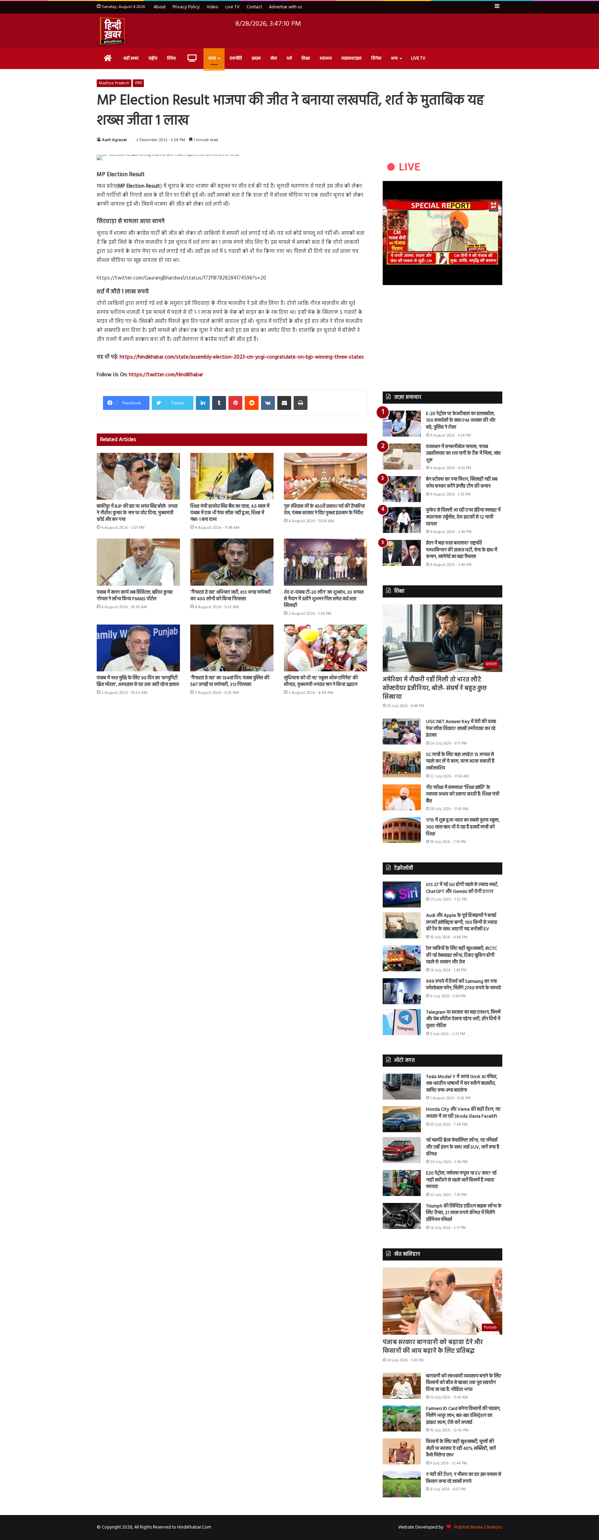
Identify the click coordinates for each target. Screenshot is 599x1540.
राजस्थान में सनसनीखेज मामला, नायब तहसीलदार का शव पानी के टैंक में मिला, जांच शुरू (463, 453)
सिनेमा (376, 58)
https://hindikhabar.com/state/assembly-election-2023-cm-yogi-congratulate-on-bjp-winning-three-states (242, 357)
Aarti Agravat (114, 140)
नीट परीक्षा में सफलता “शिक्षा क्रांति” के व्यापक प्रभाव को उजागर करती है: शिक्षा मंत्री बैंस (462, 794)
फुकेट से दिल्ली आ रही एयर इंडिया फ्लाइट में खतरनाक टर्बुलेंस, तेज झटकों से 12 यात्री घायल (463, 517)
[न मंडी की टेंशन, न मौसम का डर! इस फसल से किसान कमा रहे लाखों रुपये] (402, 1484)
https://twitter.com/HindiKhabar (166, 375)
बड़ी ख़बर (131, 58)
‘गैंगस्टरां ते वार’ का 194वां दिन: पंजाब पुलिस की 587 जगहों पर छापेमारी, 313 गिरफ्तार (229, 681)
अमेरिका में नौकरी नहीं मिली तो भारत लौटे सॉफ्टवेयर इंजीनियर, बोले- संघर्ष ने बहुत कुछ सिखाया (435, 688)
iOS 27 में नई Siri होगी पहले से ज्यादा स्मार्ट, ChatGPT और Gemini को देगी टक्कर (462, 888)
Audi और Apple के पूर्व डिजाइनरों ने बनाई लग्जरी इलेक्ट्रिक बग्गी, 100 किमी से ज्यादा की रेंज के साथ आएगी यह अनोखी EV (461, 922)
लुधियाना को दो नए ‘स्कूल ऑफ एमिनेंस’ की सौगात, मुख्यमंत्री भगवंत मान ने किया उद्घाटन (321, 681)
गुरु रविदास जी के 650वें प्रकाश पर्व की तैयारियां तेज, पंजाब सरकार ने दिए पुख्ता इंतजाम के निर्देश (324, 509)
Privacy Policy (186, 7)
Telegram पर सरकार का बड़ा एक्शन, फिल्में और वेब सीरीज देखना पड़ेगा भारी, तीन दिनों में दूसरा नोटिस (463, 1019)
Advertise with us (285, 7)
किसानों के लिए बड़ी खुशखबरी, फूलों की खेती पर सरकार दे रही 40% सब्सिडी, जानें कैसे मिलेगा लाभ (461, 1448)
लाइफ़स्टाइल (351, 58)
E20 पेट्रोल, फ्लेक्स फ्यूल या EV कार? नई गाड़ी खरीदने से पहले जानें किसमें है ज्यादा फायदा (461, 1180)
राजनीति (235, 58)
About (160, 7)
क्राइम (256, 58)
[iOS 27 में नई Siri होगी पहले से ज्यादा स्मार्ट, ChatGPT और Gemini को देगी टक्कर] (402, 894)
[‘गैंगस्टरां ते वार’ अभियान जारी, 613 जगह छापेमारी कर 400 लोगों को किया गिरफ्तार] (232, 562)
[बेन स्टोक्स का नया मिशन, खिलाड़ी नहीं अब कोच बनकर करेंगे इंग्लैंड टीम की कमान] (402, 489)
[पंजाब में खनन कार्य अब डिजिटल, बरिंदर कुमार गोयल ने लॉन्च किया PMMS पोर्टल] (138, 562)
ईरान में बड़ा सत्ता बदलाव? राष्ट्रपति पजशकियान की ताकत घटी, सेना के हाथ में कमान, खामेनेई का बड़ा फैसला (461, 550)
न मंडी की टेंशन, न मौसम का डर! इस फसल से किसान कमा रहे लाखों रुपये (463, 1478)
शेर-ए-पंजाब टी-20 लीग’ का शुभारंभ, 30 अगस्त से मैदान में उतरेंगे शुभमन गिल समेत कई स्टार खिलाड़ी (324, 599)
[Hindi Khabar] (112, 30)
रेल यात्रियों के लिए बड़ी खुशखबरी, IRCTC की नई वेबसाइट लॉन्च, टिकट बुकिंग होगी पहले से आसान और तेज (461, 955)
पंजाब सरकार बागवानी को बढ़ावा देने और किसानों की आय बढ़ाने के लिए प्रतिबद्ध (433, 1346)
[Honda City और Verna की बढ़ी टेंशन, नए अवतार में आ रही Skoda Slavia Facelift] (402, 1119)
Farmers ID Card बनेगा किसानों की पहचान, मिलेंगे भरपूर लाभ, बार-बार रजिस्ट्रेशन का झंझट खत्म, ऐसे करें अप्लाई (463, 1415)
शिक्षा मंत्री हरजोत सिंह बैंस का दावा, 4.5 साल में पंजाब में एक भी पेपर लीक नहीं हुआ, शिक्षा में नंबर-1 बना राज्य (229, 513)
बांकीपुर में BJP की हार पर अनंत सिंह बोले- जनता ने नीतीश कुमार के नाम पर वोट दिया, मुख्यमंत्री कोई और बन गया (137, 513)
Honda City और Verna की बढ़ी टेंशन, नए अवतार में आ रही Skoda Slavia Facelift (463, 1112)
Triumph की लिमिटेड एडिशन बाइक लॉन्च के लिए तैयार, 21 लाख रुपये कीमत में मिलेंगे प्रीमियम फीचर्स (464, 1213)
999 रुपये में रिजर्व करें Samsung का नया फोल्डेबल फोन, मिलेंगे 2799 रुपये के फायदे (463, 985)
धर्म (289, 58)
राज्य (212, 58)
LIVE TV (418, 58)
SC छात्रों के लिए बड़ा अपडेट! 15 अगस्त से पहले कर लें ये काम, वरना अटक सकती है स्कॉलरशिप (460, 761)
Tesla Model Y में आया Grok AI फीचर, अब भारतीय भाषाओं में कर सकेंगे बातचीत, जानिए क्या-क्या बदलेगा (461, 1083)
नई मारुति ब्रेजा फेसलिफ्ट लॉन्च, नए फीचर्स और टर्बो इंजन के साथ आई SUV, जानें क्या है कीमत (462, 1147)
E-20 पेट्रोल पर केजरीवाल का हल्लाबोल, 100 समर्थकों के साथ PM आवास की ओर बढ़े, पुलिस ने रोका (460, 420)
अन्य (394, 58)
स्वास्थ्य (326, 58)
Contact (254, 7)
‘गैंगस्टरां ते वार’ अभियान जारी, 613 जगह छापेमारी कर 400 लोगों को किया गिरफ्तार (230, 595)
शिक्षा (306, 58)
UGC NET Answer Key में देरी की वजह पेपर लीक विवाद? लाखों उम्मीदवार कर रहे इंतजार (461, 728)
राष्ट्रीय (152, 58)
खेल (273, 58)
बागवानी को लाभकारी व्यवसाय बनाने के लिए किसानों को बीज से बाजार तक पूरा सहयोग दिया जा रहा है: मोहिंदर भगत (463, 1383)
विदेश (171, 58)
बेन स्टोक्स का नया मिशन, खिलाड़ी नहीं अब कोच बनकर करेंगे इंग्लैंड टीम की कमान (461, 482)
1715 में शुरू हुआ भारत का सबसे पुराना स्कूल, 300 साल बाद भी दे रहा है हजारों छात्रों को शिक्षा (463, 827)
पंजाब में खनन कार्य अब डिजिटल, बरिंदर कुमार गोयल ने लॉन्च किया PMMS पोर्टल (135, 595)
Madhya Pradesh (114, 83)
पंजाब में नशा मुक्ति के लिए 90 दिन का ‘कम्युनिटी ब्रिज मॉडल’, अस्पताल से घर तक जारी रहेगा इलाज (138, 681)
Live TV (232, 7)
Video (212, 7)
